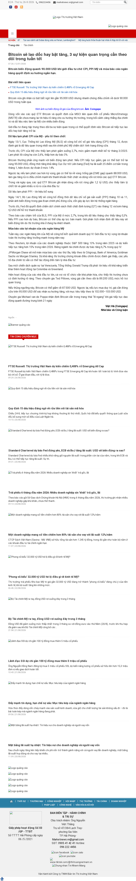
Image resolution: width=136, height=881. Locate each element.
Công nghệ (65, 805)
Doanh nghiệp (118, 801)
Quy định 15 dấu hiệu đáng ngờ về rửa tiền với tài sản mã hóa (43, 92)
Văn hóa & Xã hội (84, 805)
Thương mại (36, 801)
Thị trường (86, 801)
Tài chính (28, 45)
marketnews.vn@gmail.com (69, 2)
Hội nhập (70, 801)
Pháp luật (50, 805)
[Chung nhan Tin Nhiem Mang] (68, 865)
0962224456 (44, 2)
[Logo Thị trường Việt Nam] (68, 17)
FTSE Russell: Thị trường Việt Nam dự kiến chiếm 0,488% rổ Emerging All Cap (51, 87)
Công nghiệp (54, 801)
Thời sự (21, 801)
